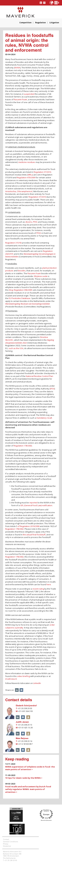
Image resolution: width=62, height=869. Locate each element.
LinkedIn (37, 683)
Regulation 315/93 (13, 242)
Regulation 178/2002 (23, 445)
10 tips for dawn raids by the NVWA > (23, 778)
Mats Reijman (22, 738)
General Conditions (10, 842)
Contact (6, 839)
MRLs (30, 174)
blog (11, 290)
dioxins (28, 222)
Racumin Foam (20, 99)
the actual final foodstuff (34, 534)
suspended (29, 94)
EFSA (52, 388)
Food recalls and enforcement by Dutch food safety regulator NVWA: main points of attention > (28, 789)
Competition (25, 23)
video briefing (23, 676)
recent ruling (38, 588)
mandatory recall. (44, 417)
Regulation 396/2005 (23, 290)
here (48, 584)
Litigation (54, 23)
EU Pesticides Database (19, 298)
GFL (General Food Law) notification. (36, 505)
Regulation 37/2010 (42, 172)
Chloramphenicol (24, 191)
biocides (22, 270)
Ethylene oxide (40, 276)
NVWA (17, 67)
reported (33, 502)
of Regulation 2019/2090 (28, 526)
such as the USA (16, 348)
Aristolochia (10, 191)
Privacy (5, 844)
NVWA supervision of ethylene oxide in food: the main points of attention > (30, 768)
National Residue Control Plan (39, 376)
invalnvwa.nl (11, 679)
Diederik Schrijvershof (26, 705)
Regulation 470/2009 (26, 177)
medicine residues (26, 162)
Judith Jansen (22, 721)
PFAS (35, 222)
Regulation (40, 23)
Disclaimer (7, 846)
